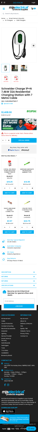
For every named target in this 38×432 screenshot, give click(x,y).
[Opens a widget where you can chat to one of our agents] (31, 428)
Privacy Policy (24, 333)
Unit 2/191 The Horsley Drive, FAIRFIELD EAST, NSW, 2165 (19, 366)
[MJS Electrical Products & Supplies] (19, 8)
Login (33, 2)
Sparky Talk (24, 328)
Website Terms (25, 331)
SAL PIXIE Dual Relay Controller (19, 419)
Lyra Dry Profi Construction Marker (27, 210)
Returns (4, 276)
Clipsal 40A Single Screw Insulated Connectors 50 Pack (10, 171)
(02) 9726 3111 (18, 3)
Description (6, 272)
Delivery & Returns (26, 323)
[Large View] (19, 44)
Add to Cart (10, 193)
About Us (23, 321)
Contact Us (24, 336)
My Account (24, 318)
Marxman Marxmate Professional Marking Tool (27, 170)
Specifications (7, 285)
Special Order (23, 140)
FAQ (21, 326)
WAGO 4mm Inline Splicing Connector (9, 210)
